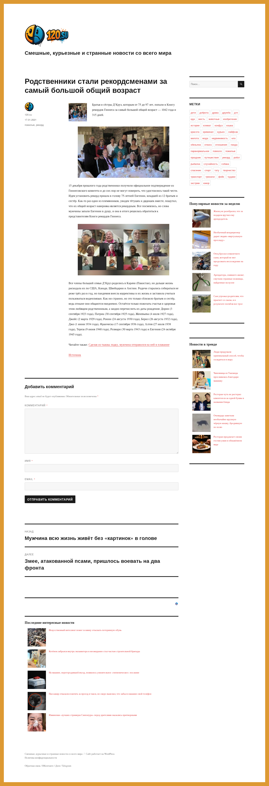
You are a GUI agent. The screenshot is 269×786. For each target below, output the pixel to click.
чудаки (231, 176)
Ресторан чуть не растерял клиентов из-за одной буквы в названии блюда (229, 398)
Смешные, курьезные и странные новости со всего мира (98, 52)
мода (205, 138)
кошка (229, 125)
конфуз (219, 125)
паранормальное (200, 151)
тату (216, 170)
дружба (226, 112)
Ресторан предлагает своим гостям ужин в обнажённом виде (228, 440)
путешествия (211, 157)
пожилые (30, 125)
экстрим (195, 183)
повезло (217, 151)
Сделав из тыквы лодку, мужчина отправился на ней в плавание (129, 344)
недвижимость (220, 138)
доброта (203, 112)
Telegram (66, 765)
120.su (28, 114)
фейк (221, 176)
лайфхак (233, 131)
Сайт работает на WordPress (100, 753)
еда (193, 119)
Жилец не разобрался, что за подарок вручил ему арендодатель (228, 214)
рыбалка (195, 164)
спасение (196, 170)
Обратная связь (32, 765)
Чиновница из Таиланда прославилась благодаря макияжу (226, 376)
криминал (208, 131)
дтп (236, 112)
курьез (221, 131)
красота (195, 131)
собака (225, 164)
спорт (208, 170)
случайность (211, 164)
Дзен (57, 765)
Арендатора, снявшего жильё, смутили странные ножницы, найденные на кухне (229, 278)
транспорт (196, 176)
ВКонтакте (47, 765)
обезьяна (196, 144)
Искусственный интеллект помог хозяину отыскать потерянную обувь (85, 630)
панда (234, 144)
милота (195, 138)
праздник (196, 157)
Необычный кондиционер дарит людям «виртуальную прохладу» (228, 236)
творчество (229, 170)
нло (233, 138)
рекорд (40, 125)
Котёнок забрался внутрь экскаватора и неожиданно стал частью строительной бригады (94, 651)
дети (193, 112)
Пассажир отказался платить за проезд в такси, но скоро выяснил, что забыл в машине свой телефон (100, 693)
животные (214, 119)
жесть (201, 119)
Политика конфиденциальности (41, 757)
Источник (75, 355)
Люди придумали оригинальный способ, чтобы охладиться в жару (229, 355)
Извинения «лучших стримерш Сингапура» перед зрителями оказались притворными (93, 715)
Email (30, 479)
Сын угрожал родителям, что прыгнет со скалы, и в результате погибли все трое (229, 299)
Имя (29, 460)
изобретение (230, 119)
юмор (206, 183)
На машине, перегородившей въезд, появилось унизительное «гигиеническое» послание (94, 672)
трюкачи (210, 176)
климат (207, 125)
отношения (221, 144)
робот (237, 157)
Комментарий (36, 405)
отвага (208, 144)
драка (215, 112)
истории (195, 125)
